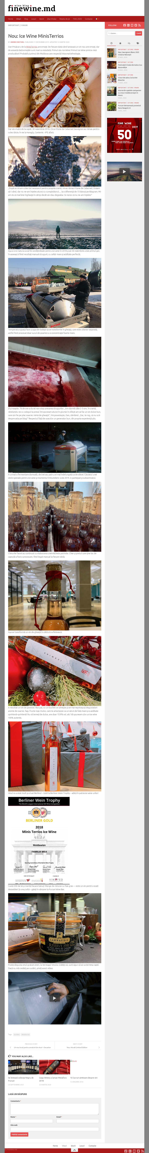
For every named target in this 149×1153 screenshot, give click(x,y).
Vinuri (18, 19)
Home (10, 19)
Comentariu (15, 1101)
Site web (13, 1125)
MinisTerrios (31, 47)
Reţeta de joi (64, 19)
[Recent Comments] (129, 43)
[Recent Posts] (111, 43)
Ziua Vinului (51, 19)
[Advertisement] (124, 200)
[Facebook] (124, 25)
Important (13, 25)
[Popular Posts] (120, 43)
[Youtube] (132, 25)
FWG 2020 (77, 19)
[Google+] (128, 25)
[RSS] (139, 25)
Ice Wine (16, 1034)
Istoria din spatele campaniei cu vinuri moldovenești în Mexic (129, 92)
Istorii (41, 19)
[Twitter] (135, 25)
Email (59, 1117)
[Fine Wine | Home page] (31, 8)
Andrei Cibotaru (17, 42)
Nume (13, 1117)
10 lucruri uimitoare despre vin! (83, 1078)
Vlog (26, 19)
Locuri (33, 19)
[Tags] (137, 43)
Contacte (88, 19)
